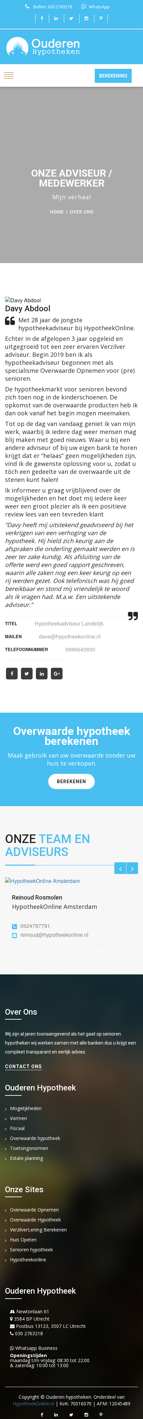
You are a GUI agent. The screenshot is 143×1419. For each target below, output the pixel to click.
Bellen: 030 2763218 (52, 7)
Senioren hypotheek (31, 1250)
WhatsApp (99, 7)
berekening (113, 75)
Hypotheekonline (28, 1260)
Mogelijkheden (26, 1108)
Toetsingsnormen (29, 1148)
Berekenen (71, 781)
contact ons (23, 1066)
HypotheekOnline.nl (33, 1403)
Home (57, 212)
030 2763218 (28, 1333)
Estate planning (26, 1158)
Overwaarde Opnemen (34, 1210)
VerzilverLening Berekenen (38, 1230)
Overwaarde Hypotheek (35, 1220)
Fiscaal (17, 1128)
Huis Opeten (23, 1240)
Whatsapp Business (36, 1348)
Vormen (18, 1118)
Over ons (81, 212)
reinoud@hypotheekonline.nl (54, 934)
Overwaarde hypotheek (35, 1138)
